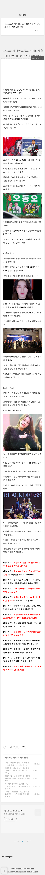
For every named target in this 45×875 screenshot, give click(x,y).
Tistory (20, 868)
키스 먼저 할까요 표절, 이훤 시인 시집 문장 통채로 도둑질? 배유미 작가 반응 (17, 786)
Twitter (18, 871)
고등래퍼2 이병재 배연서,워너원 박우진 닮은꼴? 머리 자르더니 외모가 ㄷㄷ (17, 778)
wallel (32, 868)
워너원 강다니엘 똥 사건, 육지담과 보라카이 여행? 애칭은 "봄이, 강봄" (17, 770)
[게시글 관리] (13, 747)
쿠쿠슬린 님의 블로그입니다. (15, 814)
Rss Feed (10, 871)
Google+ (35, 871)
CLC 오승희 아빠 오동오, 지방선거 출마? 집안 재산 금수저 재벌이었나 (22, 25)
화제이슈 (8, 758)
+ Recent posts (7, 856)
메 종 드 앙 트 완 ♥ (13, 810)
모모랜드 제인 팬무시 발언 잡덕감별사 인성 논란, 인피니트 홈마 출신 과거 (17, 794)
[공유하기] (10, 747)
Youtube (29, 871)
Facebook (23, 871)
